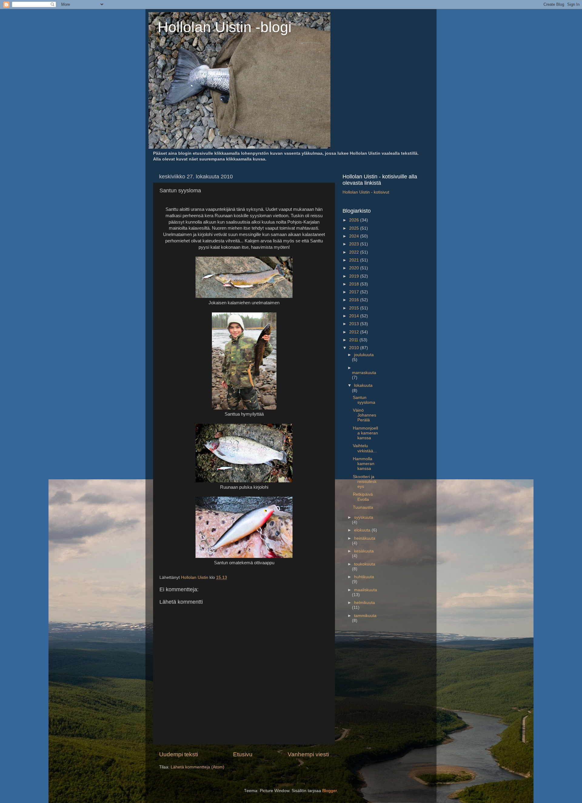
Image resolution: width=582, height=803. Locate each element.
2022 (354, 252)
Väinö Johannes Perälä (364, 415)
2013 (354, 324)
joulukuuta (364, 355)
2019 (354, 276)
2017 (354, 292)
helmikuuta (364, 602)
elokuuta (363, 530)
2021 (354, 260)
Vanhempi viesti (308, 754)
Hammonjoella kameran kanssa (365, 433)
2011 (354, 340)
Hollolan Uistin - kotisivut (366, 192)
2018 (354, 284)
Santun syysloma (364, 400)
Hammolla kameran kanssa (363, 464)
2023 (354, 244)
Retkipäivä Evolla (363, 496)
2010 (354, 348)
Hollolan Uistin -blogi (225, 27)
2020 (354, 268)
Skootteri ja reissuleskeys (364, 481)
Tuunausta (363, 507)
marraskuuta (364, 372)
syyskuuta (363, 517)
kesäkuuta (364, 551)
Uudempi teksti (178, 754)
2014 (354, 316)
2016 (354, 300)
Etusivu (243, 754)
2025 (354, 228)
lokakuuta (363, 385)
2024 (354, 236)
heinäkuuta (364, 538)
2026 (354, 220)
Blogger (329, 790)
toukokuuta (364, 564)
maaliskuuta (365, 590)
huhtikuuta (364, 577)
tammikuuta (365, 615)
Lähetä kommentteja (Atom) (197, 767)
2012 (354, 332)
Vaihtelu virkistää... (365, 448)
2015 (354, 308)
